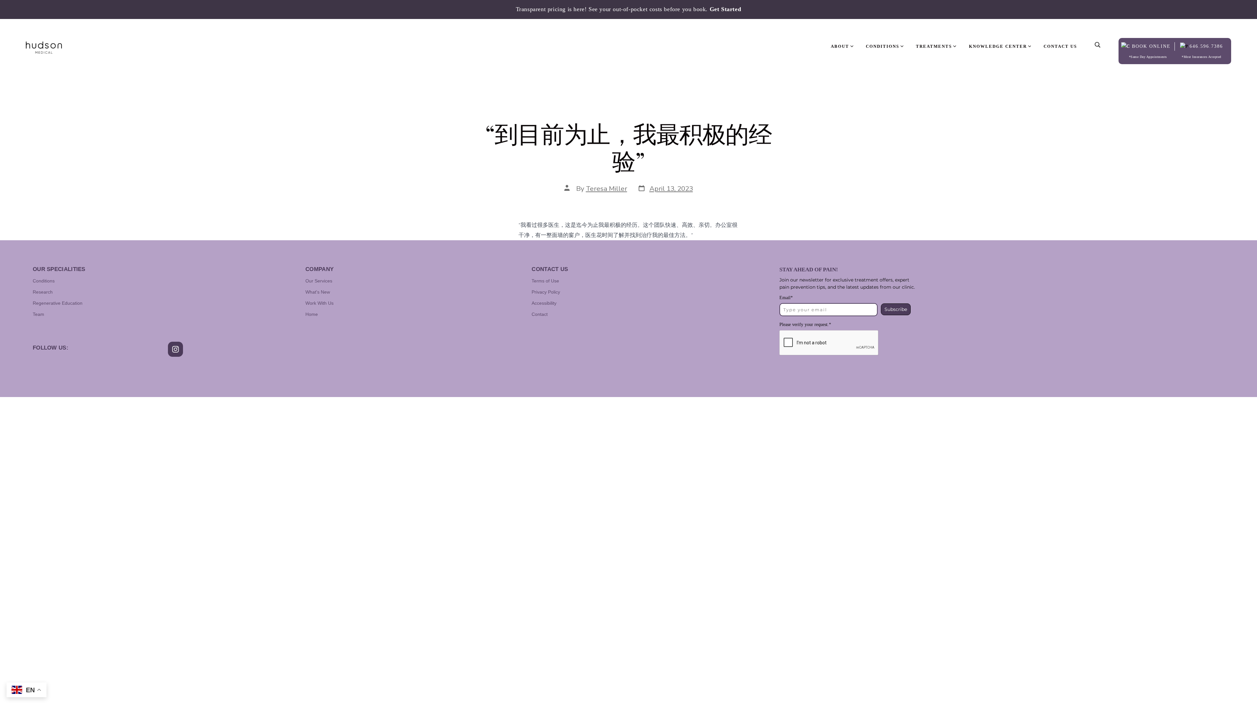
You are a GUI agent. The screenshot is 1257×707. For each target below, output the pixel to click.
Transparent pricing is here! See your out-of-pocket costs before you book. (628, 9)
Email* (786, 297)
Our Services (318, 280)
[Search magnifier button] (1097, 39)
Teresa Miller (606, 188)
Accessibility (544, 303)
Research (43, 292)
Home (311, 314)
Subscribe (895, 309)
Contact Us (1060, 46)
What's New (317, 292)
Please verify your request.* (805, 324)
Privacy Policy (546, 292)
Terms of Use (545, 280)
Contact (540, 314)
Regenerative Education (57, 303)
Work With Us (319, 303)
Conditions (44, 280)
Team (38, 314)
